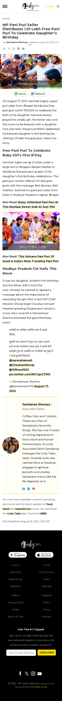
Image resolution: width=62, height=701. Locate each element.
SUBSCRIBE (47, 652)
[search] (58, 6)
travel (6, 508)
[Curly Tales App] (18, 555)
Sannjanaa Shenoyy (17, 42)
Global (49, 6)
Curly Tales (14, 513)
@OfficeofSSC (19, 369)
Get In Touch (46, 572)
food (49, 504)
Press (46, 609)
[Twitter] (27, 673)
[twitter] (9, 49)
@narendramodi (20, 360)
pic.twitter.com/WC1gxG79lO (29, 374)
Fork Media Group (38, 687)
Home (6, 18)
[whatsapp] (13, 49)
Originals (46, 595)
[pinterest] (18, 49)
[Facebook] (20, 673)
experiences (23, 508)
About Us (15, 572)
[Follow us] (39, 93)
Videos (16, 595)
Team (46, 602)
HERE (43, 513)
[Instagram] (33, 673)
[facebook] (4, 49)
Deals (15, 609)
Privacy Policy (15, 602)
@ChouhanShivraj (21, 365)
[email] (23, 49)
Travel (46, 579)
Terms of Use (15, 616)
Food (46, 565)
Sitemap (46, 586)
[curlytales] (31, 547)
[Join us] (21, 93)
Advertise (15, 586)
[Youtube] (39, 673)
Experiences (15, 579)
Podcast (46, 616)
